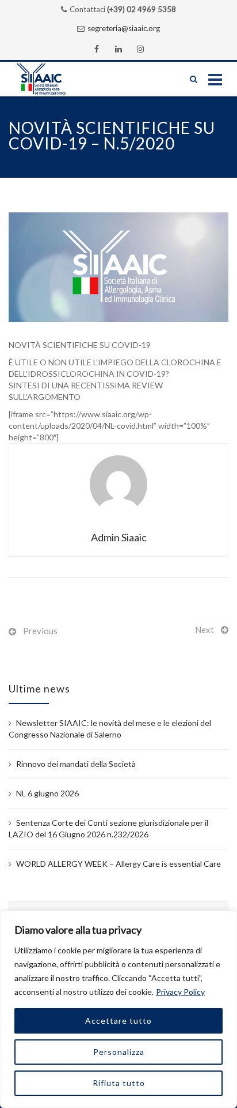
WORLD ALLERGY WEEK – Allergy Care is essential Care (118, 864)
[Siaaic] (52, 79)
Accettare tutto (118, 1020)
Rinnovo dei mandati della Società (76, 764)
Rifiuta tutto (119, 1083)
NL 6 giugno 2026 (47, 793)
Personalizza (118, 1052)
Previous (40, 631)
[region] (118, 1009)
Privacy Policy (180, 992)
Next (204, 629)
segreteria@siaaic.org (123, 28)
